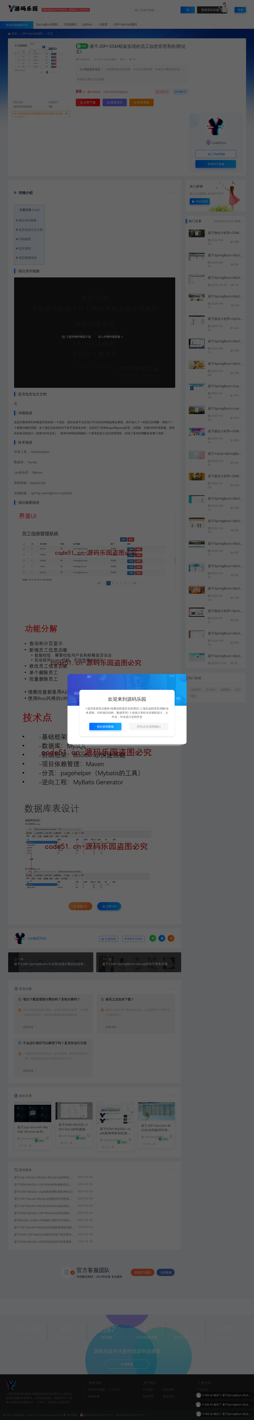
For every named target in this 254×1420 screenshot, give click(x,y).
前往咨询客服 (105, 726)
